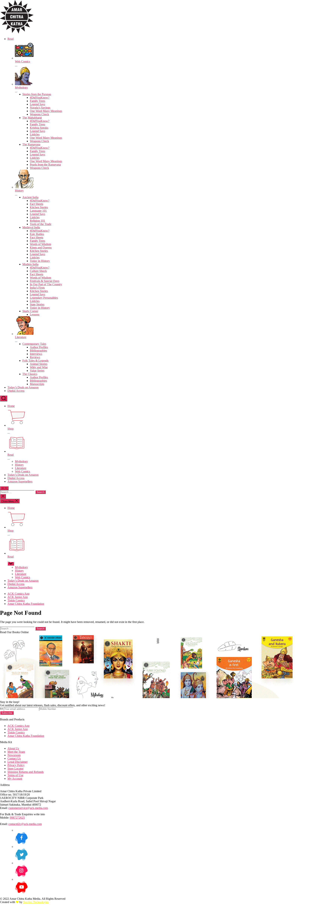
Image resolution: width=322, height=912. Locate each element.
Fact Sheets (36, 204)
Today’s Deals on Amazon (23, 387)
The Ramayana (31, 144)
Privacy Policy (16, 765)
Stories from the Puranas (36, 94)
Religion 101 (37, 220)
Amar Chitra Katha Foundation (25, 603)
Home (11, 406)
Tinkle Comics (16, 600)
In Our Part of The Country (46, 284)
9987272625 (17, 817)
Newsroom (13, 755)
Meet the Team (16, 751)
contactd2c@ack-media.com (25, 824)
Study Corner (30, 311)
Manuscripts (37, 384)
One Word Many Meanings (46, 111)
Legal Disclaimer (17, 761)
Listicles (35, 134)
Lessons (34, 314)
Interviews (36, 353)
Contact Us (14, 758)
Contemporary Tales (34, 343)
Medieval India (31, 227)
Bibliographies (38, 350)
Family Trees (37, 100)
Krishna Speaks (39, 127)
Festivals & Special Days (44, 281)
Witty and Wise (39, 367)
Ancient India (30, 197)
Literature (20, 468)
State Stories (37, 304)
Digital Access (15, 390)
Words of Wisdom (40, 244)
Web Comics (22, 471)
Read (10, 38)
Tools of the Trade (40, 224)
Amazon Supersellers (19, 481)
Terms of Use (15, 775)
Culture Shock (38, 271)
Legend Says (37, 104)
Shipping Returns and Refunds (25, 771)
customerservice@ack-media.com (28, 808)
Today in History (40, 260)
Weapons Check (39, 114)
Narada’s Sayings (40, 107)
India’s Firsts (37, 287)
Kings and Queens (41, 247)
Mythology (21, 461)
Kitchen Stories (39, 207)
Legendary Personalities (44, 297)
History (19, 464)
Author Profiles (39, 347)
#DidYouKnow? (39, 97)
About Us (13, 748)
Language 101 (38, 210)
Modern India (30, 264)
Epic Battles (37, 234)
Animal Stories (38, 364)
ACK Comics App (18, 593)
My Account (14, 778)
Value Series (37, 370)
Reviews (35, 357)
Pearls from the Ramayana (45, 164)
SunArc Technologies (36, 902)
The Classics (29, 374)
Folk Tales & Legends (35, 360)
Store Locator (15, 768)
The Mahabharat (32, 117)
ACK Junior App (17, 597)
